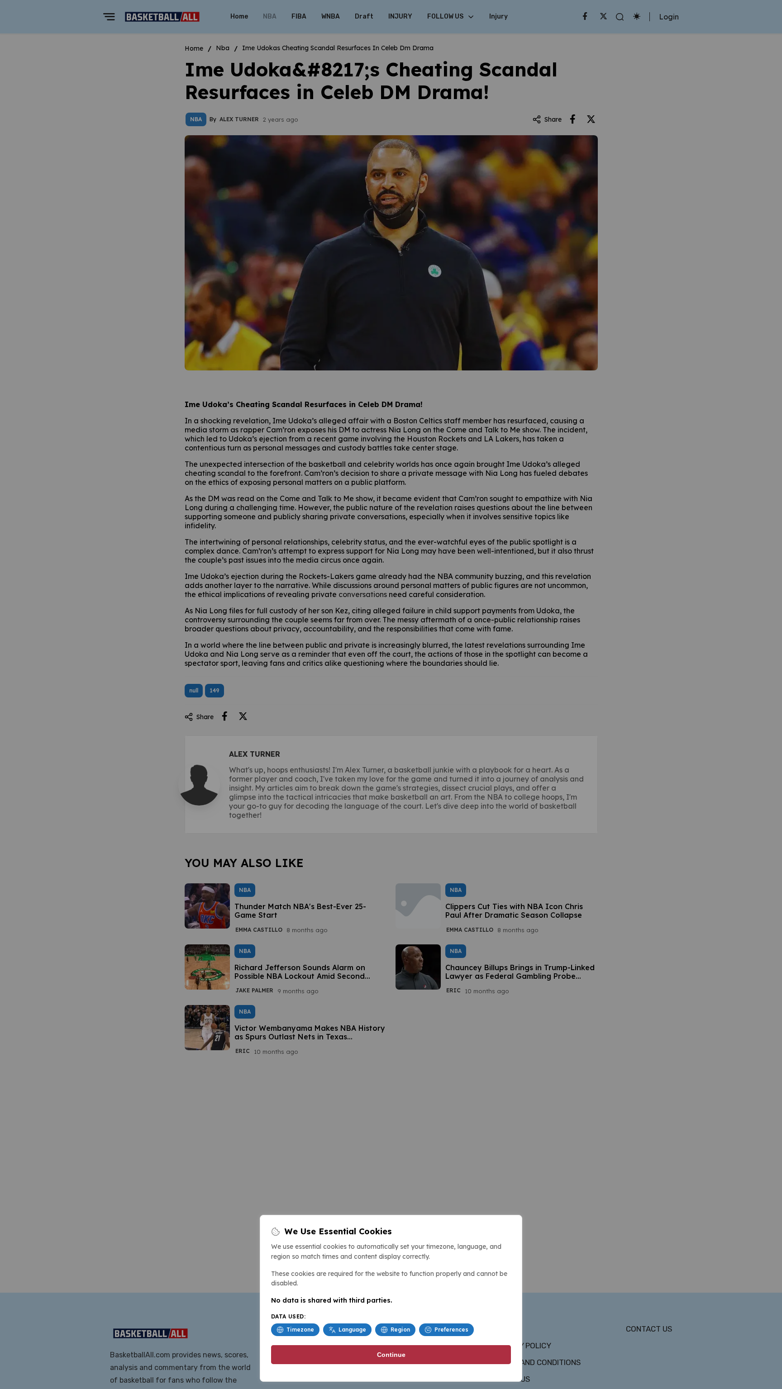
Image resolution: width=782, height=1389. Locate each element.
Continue (391, 1354)
